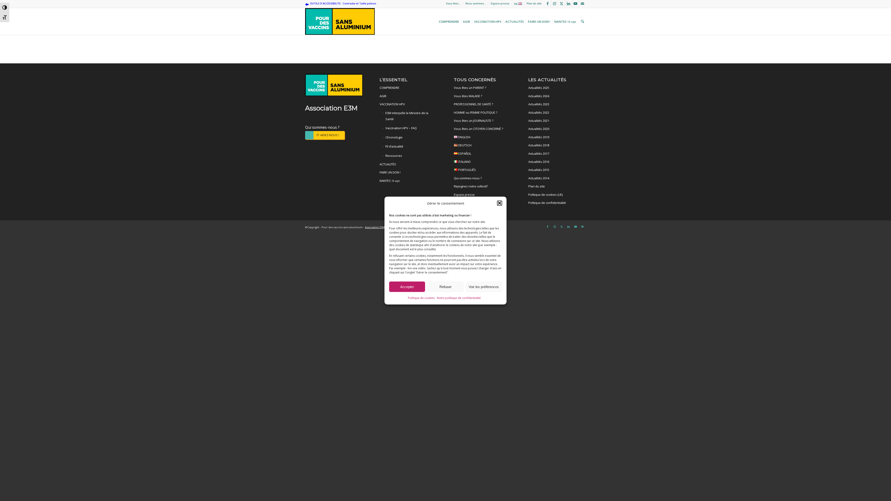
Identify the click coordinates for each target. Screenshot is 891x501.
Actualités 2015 (538, 170)
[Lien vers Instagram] (554, 3)
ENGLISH (464, 137)
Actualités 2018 (538, 145)
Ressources (393, 156)
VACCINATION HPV (392, 104)
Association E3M (375, 227)
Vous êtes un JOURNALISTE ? (473, 121)
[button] (499, 203)
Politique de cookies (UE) (545, 195)
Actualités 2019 (538, 137)
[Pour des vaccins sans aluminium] (340, 21)
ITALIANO (464, 162)
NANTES (390, 181)
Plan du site (534, 3)
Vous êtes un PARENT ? (470, 88)
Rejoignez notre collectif (470, 186)
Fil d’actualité (394, 146)
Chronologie (394, 137)
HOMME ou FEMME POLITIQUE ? (475, 112)
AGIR (383, 96)
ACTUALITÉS (388, 164)
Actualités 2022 (538, 112)
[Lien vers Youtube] (575, 3)
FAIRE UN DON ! (390, 172)
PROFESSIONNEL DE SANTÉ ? (473, 104)
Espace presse (500, 3)
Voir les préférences (484, 287)
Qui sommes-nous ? (322, 127)
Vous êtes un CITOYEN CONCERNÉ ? (478, 129)
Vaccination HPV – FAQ (401, 128)
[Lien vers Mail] (582, 3)
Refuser (445, 287)
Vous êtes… (453, 3)
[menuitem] (453, 3)
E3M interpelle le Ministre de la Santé (406, 116)
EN (516, 4)
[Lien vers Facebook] (547, 3)
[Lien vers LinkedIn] (568, 3)
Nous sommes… (475, 3)
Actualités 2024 (538, 96)
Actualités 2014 (538, 178)
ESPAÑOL (464, 153)
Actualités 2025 (538, 88)
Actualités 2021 (538, 121)
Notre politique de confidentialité (459, 298)
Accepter (407, 287)
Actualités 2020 (538, 129)
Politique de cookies (421, 298)
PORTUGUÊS (467, 170)
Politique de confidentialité (547, 203)
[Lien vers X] (561, 3)
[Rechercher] (582, 21)
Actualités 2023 (538, 104)
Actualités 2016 (538, 162)
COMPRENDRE (389, 88)
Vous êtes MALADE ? (468, 96)
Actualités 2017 (538, 153)
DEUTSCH (464, 145)
